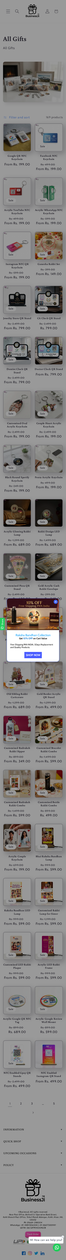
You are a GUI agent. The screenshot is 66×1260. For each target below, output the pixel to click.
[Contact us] (57, 1247)
